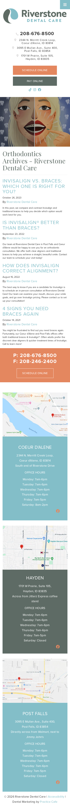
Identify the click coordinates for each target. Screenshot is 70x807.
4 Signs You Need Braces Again (26, 311)
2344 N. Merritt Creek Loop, (37, 41)
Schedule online (35, 70)
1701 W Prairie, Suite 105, (37, 57)
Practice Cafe (48, 802)
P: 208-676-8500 (35, 355)
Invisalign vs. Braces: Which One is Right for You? (34, 186)
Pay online (35, 81)
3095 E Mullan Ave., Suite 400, (37, 49)
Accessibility (56, 796)
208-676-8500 (36, 33)
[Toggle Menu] (65, 4)
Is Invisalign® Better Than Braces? (31, 225)
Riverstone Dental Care (22, 202)
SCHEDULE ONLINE (35, 373)
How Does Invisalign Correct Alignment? (31, 268)
